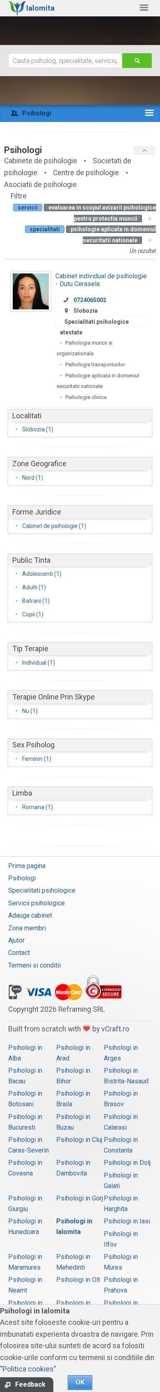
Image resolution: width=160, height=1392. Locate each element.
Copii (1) (32, 614)
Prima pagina (27, 866)
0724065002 (89, 300)
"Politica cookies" (28, 1369)
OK (80, 1382)
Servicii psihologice (36, 903)
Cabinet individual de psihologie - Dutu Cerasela (101, 279)
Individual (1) (38, 662)
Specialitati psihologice (41, 890)
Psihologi (22, 878)
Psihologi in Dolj (127, 1162)
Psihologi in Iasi (127, 1221)
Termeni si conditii (34, 965)
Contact (19, 953)
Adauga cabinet (30, 915)
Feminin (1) (36, 759)
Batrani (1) (36, 601)
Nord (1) (32, 477)
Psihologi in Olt (78, 1280)
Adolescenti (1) (42, 574)
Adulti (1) (34, 587)
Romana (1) (37, 807)
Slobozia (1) (37, 429)
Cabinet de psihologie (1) (54, 526)
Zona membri (27, 928)
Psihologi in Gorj (79, 1198)
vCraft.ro (115, 1029)
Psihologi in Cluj (79, 1140)
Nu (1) (30, 711)
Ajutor (16, 940)
